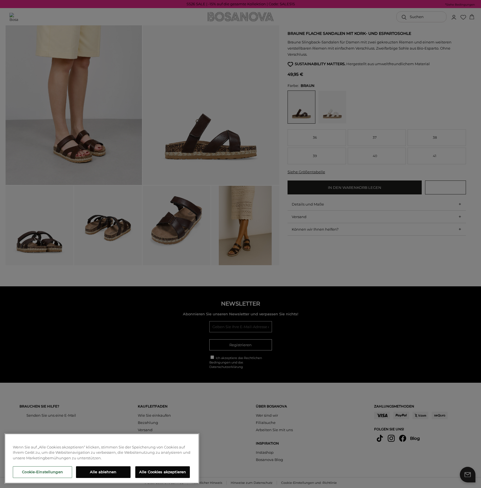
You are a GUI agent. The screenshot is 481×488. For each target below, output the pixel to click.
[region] (101, 458)
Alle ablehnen (103, 472)
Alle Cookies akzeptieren (162, 472)
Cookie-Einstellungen (42, 472)
